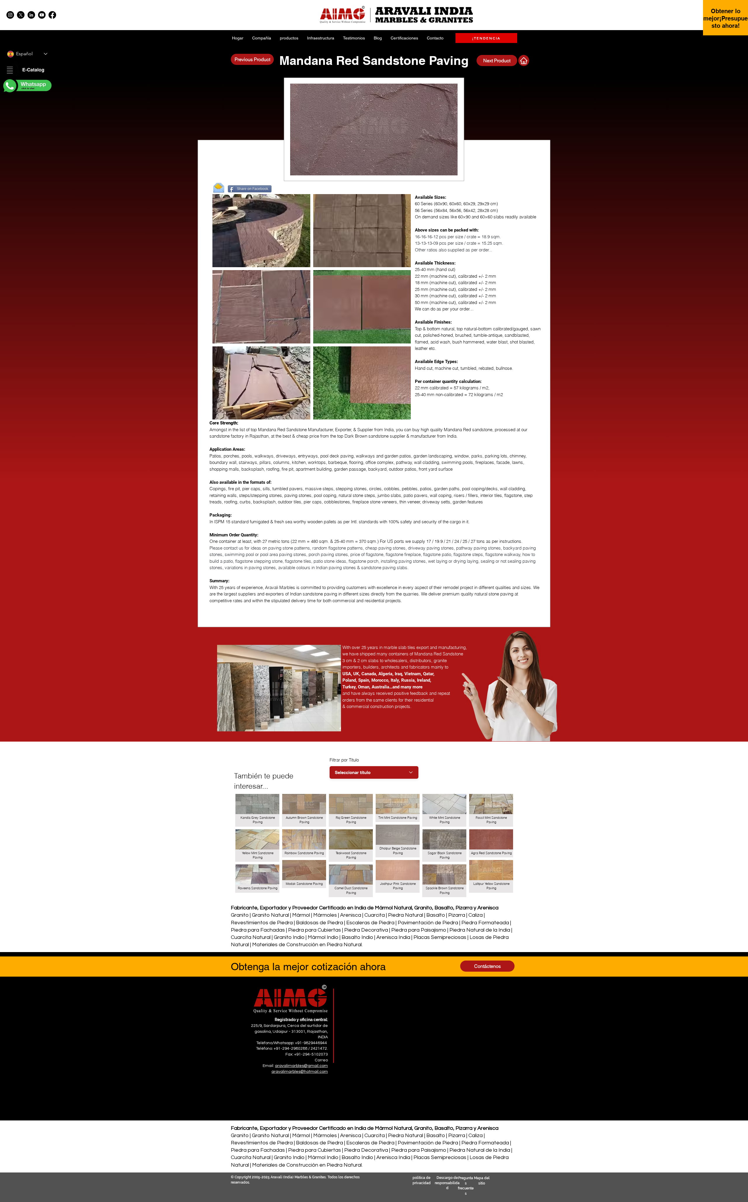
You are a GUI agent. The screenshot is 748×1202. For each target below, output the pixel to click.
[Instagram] (10, 15)
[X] (21, 15)
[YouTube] (42, 15)
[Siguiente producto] (523, 60)
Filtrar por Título (344, 760)
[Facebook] (52, 15)
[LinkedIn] (31, 15)
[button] (26, 70)
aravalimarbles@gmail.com (301, 1066)
